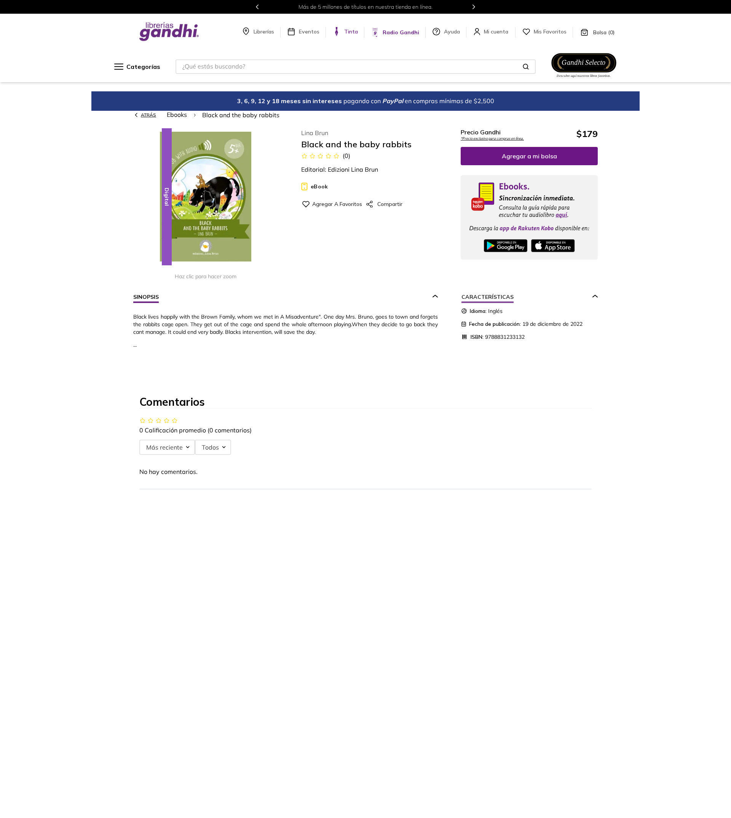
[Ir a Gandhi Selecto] (584, 79)
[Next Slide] (473, 7)
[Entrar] (497, 31)
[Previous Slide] (257, 7)
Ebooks (177, 114)
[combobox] (356, 66)
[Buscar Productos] (526, 66)
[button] (205, 197)
